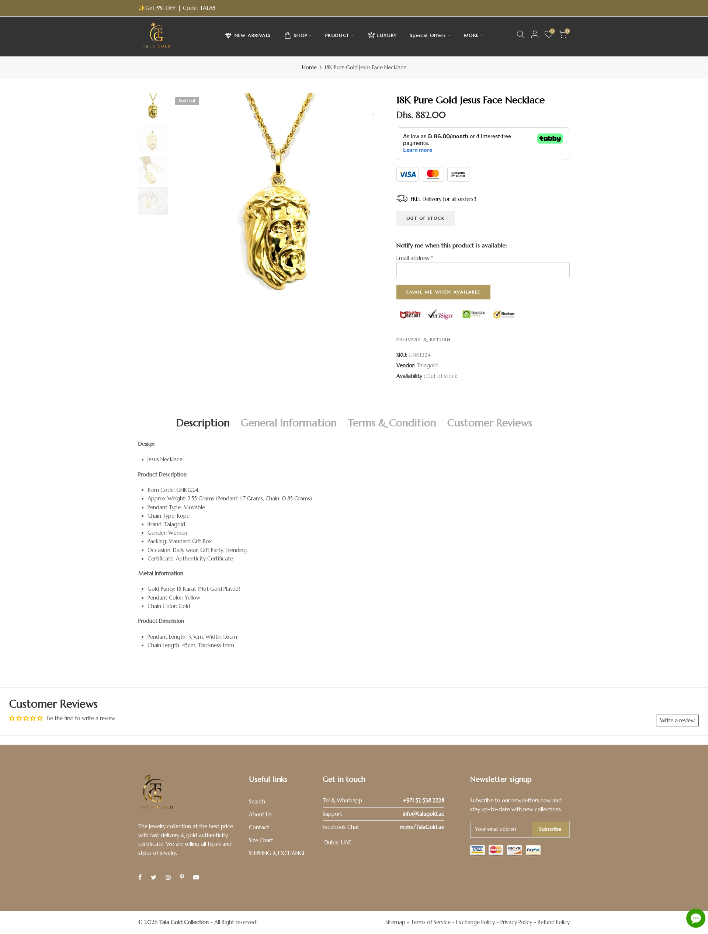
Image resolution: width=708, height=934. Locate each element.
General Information (289, 422)
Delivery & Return (423, 339)
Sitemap (395, 922)
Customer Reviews (489, 422)
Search (257, 801)
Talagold (427, 365)
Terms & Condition (392, 422)
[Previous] (183, 200)
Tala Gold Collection (184, 922)
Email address (414, 258)
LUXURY (387, 35)
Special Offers (428, 35)
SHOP (301, 35)
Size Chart (261, 840)
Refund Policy (554, 922)
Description (203, 422)
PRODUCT (337, 35)
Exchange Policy (475, 922)
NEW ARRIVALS (253, 35)
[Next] (373, 200)
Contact (259, 827)
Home (309, 67)
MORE (471, 35)
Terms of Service (431, 922)
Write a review (677, 720)
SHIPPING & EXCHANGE (277, 853)
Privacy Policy (516, 922)
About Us (260, 814)
